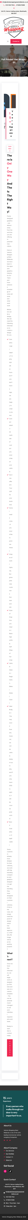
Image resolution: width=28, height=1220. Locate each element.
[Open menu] (7, 41)
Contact (8, 1157)
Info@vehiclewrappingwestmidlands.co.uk (15, 2)
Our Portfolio (10, 1154)
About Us (9, 1160)
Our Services (10, 1150)
